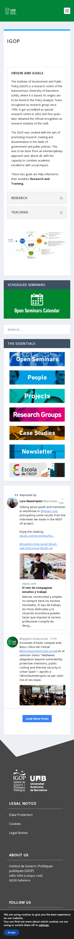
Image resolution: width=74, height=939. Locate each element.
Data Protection (21, 815)
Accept (11, 932)
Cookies (15, 824)
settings (44, 925)
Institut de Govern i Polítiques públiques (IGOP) (31, 868)
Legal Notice (18, 833)
